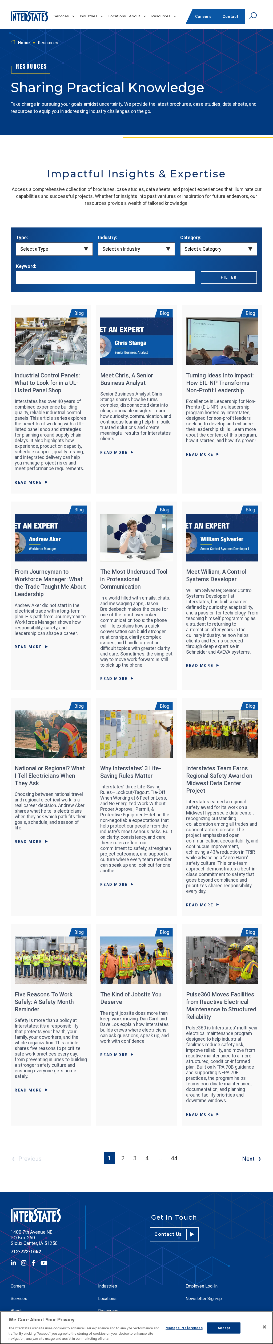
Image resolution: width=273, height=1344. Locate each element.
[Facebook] (33, 1263)
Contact (230, 16)
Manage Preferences (184, 1328)
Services (61, 16)
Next (248, 1158)
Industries (88, 16)
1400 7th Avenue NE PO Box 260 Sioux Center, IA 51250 (34, 1237)
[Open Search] (253, 16)
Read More (28, 482)
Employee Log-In (202, 1286)
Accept (224, 1328)
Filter (229, 277)
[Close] (264, 1327)
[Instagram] (23, 1263)
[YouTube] (44, 1263)
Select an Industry (121, 249)
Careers (203, 16)
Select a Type (34, 249)
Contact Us (168, 1234)
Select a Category (202, 249)
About (134, 16)
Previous (30, 1158)
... (159, 1158)
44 (174, 1158)
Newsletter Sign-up (204, 1298)
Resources (160, 16)
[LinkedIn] (13, 1263)
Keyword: (26, 266)
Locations (117, 16)
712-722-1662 (26, 1251)
